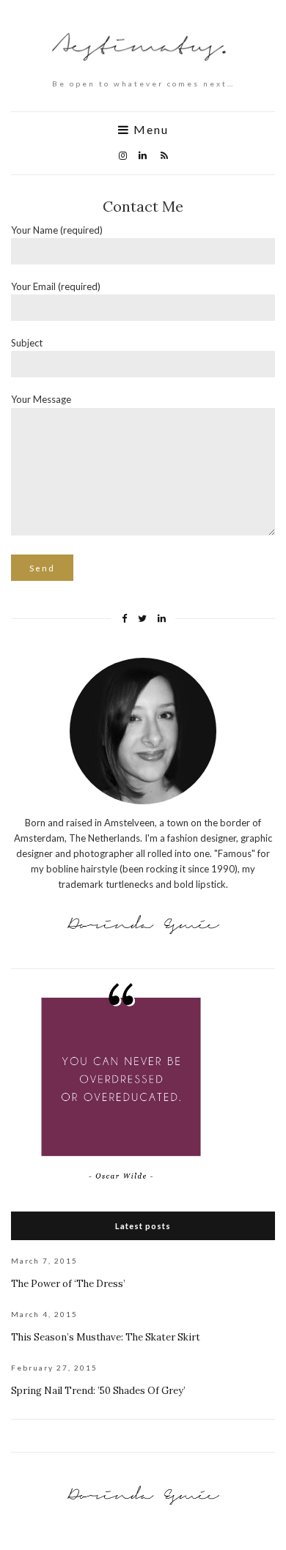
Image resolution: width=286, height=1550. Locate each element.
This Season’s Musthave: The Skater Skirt (105, 1337)
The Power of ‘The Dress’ (68, 1284)
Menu (149, 130)
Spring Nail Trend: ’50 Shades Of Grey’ (98, 1390)
